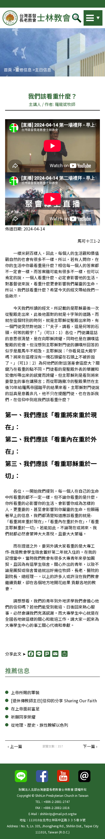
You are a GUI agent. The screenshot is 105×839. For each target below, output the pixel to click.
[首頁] (36, 17)
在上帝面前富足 (25, 709)
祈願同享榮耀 (23, 717)
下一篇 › (90, 746)
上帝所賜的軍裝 (25, 692)
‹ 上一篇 (15, 746)
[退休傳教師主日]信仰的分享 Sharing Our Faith (54, 700)
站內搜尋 (86, 16)
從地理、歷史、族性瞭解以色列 (39, 725)
